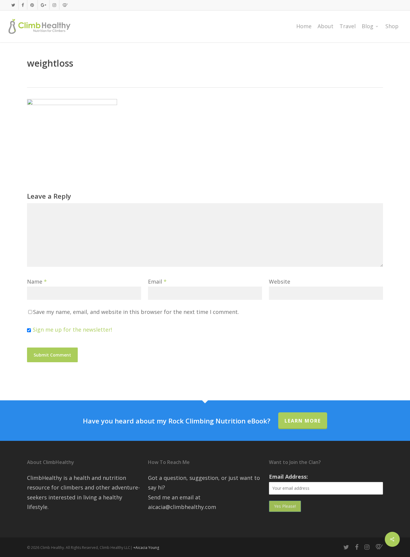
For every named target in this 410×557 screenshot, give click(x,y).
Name (37, 281)
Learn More (303, 420)
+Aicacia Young (146, 547)
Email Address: (288, 476)
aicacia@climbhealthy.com (182, 506)
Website (279, 281)
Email (157, 281)
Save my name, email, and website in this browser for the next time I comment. (136, 311)
